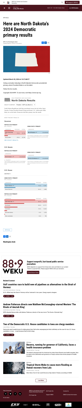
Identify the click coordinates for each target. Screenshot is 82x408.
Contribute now (33, 272)
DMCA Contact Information (70, 394)
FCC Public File (32, 395)
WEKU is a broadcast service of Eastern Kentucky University (37, 391)
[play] (4, 8)
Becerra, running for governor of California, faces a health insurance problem (51, 346)
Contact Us (66, 391)
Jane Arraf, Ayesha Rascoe (9, 290)
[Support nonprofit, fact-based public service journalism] (13, 267)
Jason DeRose (6, 327)
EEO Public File (49, 391)
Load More (41, 380)
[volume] (9, 8)
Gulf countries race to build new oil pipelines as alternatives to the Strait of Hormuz (39, 286)
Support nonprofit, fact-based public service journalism (45, 262)
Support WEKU (49, 394)
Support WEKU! (73, 2)
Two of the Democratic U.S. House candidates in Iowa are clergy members (38, 324)
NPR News (6, 17)
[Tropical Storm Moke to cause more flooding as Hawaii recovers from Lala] (14, 368)
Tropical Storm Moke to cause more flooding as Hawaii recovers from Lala (49, 366)
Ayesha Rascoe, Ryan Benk (9, 310)
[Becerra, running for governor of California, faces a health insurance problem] (14, 348)
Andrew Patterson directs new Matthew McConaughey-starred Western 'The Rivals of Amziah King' (39, 306)
